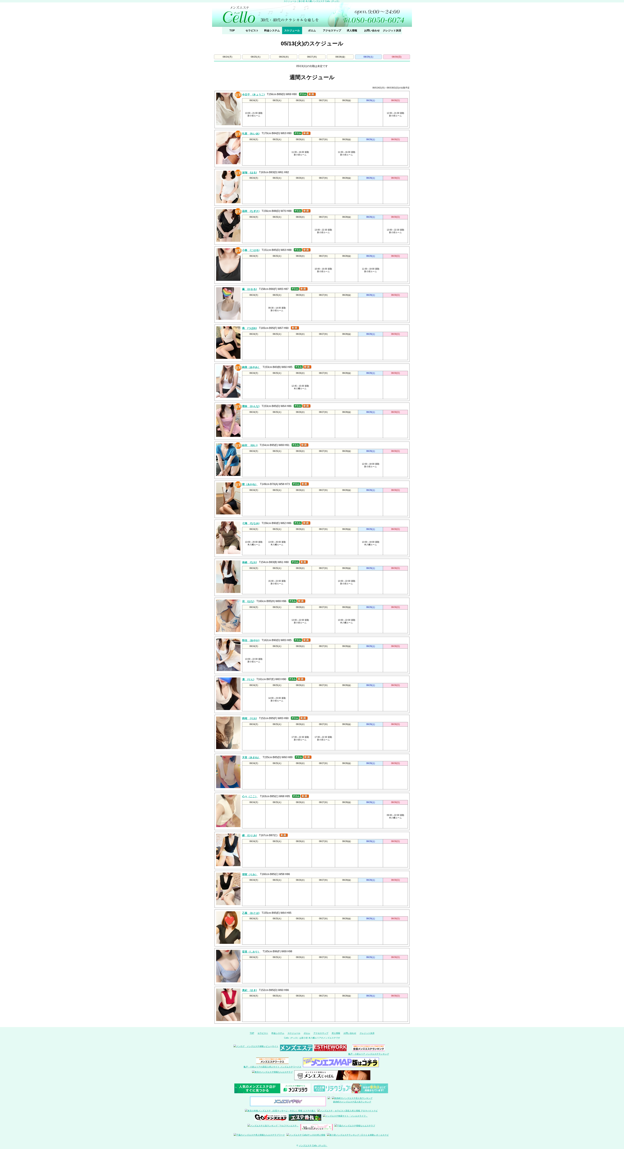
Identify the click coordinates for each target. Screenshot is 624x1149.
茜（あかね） (250, 484)
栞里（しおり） (251, 951)
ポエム (312, 30)
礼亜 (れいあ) (250, 133)
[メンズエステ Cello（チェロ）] (312, 14)
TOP (232, 30)
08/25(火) (255, 56)
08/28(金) (340, 56)
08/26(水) (284, 56)
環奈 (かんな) (250, 406)
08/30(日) (397, 56)
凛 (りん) (248, 679)
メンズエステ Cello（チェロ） (313, 1145)
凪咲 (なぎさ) (250, 211)
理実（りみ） (250, 874)
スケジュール (292, 30)
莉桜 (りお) (249, 718)
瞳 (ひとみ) (249, 835)
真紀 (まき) (249, 990)
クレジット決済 (392, 30)
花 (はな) (248, 601)
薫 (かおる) (249, 289)
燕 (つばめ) (249, 328)
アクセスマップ (332, 30)
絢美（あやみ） (251, 367)
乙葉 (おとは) (250, 913)
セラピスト (252, 30)
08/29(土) (368, 56)
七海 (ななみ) (250, 523)
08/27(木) (312, 56)
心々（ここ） (250, 796)
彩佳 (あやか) (250, 640)
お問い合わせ (372, 30)
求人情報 (352, 30)
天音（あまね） (251, 757)
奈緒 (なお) (249, 562)
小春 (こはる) (250, 250)
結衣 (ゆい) (249, 445)
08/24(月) (227, 56)
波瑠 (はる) (249, 172)
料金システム (272, 30)
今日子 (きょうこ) (253, 94)
